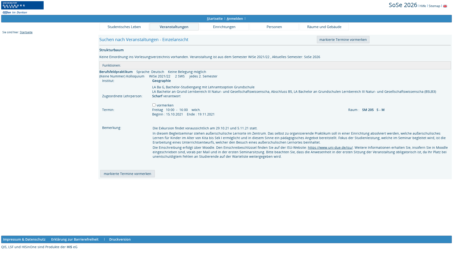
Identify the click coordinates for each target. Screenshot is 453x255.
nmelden (235, 18)
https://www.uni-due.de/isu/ (330, 147)
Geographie (162, 80)
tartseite (215, 18)
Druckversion (120, 239)
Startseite (26, 32)
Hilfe (422, 6)
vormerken (165, 105)
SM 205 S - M (374, 109)
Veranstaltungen (174, 26)
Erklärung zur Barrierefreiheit (75, 239)
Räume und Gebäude (324, 26)
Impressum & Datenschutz (24, 239)
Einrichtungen (224, 26)
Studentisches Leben (124, 26)
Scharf (157, 96)
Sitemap (434, 6)
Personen (274, 26)
